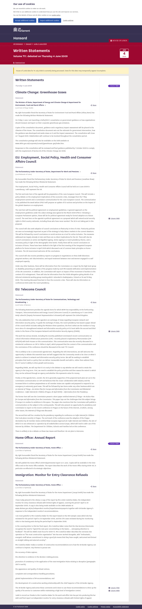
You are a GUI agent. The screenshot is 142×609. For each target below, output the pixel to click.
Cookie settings (68, 20)
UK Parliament (18, 44)
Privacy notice (105, 607)
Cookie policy (80, 607)
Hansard (20, 38)
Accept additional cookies (24, 20)
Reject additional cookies (49, 20)
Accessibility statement (121, 607)
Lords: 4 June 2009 (40, 44)
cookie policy (56, 15)
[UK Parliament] (21, 29)
